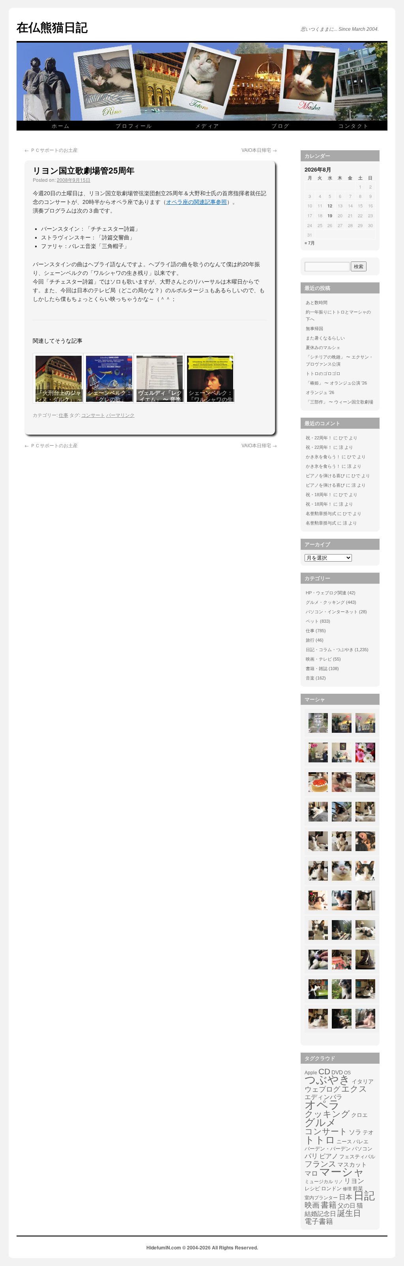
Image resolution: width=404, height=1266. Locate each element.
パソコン (362, 1149)
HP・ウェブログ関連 (326, 592)
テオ (368, 1132)
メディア (207, 125)
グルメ (321, 1122)
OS (347, 1072)
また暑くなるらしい (325, 338)
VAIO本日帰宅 (259, 149)
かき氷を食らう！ (323, 456)
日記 (364, 1195)
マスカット (352, 1164)
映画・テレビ (319, 659)
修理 (347, 1188)
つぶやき (327, 1079)
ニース (344, 1142)
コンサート (93, 414)
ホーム (61, 125)
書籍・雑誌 (316, 668)
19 (329, 215)
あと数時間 (316, 302)
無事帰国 (314, 328)
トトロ (320, 1139)
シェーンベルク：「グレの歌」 (110, 396)
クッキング (327, 1114)
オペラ (322, 1104)
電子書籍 (319, 1221)
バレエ (360, 1142)
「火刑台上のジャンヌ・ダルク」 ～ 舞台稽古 (59, 399)
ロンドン (331, 1188)
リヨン (354, 1181)
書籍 (329, 1204)
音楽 (310, 678)
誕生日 (349, 1213)
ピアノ (328, 1156)
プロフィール (134, 125)
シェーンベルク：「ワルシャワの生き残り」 (211, 399)
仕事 (63, 414)
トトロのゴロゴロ (323, 373)
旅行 (310, 640)
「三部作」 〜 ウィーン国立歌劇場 (339, 402)
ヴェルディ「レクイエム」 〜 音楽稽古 (160, 399)
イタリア (363, 1081)
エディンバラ (323, 1097)
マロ (311, 1173)
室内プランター (321, 1197)
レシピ (312, 1188)
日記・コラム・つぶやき (330, 649)
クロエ (359, 1115)
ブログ (280, 125)
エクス (354, 1088)
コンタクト (354, 125)
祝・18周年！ (319, 494)
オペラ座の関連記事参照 (196, 202)
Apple (311, 1072)
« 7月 (310, 243)
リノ (338, 1181)
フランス (320, 1163)
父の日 (346, 1205)
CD (324, 1071)
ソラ (355, 1132)
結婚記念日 (320, 1213)
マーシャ (342, 1172)
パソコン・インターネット (332, 611)
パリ (311, 1156)
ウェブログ (322, 1089)
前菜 (358, 1188)
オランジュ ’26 (320, 392)
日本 (345, 1197)
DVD (337, 1072)
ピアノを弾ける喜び (325, 475)
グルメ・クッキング (325, 602)
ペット (312, 621)
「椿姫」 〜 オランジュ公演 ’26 (336, 383)
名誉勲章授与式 (321, 513)
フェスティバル (357, 1157)
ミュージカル (319, 1181)
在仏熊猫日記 (52, 26)
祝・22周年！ (319, 437)
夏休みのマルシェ (323, 347)
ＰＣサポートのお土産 (51, 149)
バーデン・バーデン (328, 1149)
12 (329, 206)
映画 (312, 1205)
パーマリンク (120, 414)
